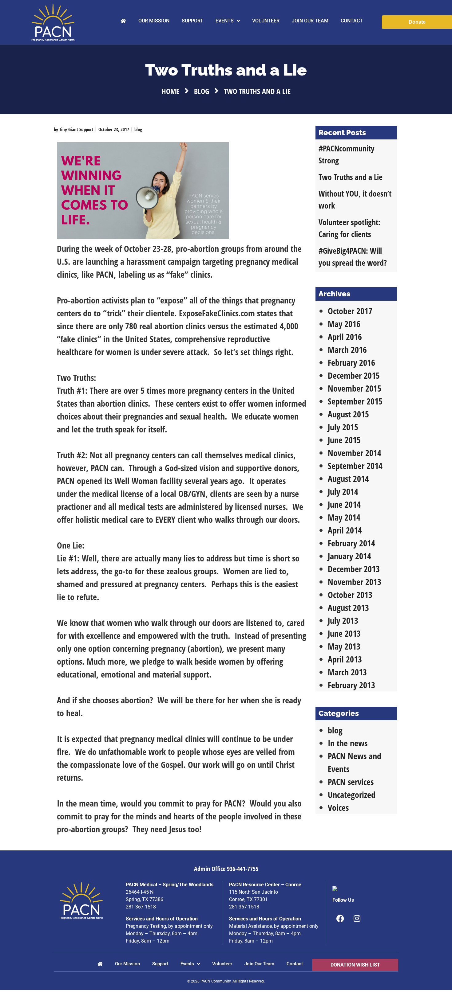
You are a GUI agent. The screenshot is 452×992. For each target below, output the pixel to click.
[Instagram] (357, 918)
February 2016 (351, 362)
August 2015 (348, 414)
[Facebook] (340, 918)
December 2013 (354, 569)
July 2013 (343, 620)
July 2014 (343, 491)
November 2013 (354, 582)
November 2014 (354, 453)
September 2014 (355, 465)
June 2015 (344, 440)
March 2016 (347, 349)
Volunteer (266, 21)
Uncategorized (351, 794)
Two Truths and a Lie (351, 176)
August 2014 (348, 478)
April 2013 (345, 659)
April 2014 (345, 530)
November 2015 (354, 388)
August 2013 (348, 607)
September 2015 (355, 401)
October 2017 (350, 311)
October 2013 (350, 594)
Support (192, 21)
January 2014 (349, 556)
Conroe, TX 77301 (248, 899)
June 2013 (344, 633)
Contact (352, 21)
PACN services (351, 781)
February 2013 (351, 685)
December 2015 (354, 375)
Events (225, 21)
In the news (347, 743)
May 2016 (344, 324)
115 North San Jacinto (253, 892)
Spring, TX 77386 (144, 899)
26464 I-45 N (139, 892)
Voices (338, 807)
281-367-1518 (141, 907)
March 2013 (347, 672)
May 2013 (344, 646)
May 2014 (344, 517)
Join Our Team (310, 21)
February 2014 (351, 543)
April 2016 (345, 336)
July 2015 (343, 427)
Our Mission (153, 21)
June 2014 (344, 504)
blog (201, 91)
